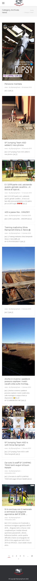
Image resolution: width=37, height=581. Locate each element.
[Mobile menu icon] (3, 3)
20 (32, 556)
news (6, 87)
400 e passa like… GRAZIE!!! (17, 212)
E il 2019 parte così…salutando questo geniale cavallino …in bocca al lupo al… (18, 187)
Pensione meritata (13, 84)
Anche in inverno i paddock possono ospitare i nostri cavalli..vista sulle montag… (17, 381)
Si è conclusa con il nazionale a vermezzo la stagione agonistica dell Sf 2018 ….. (18, 511)
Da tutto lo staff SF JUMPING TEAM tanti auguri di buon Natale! (18, 465)
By (14, 87)
